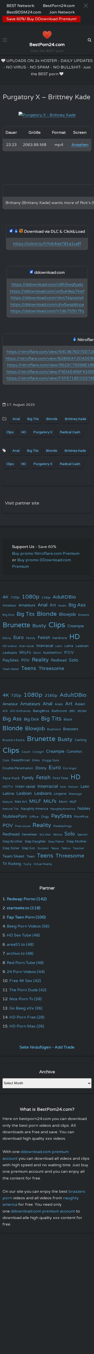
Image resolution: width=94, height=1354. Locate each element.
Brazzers (83, 614)
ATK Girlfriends (20, 711)
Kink (63, 786)
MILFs (25, 652)
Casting (80, 740)
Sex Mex (45, 834)
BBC (72, 711)
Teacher (78, 848)
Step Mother (76, 842)
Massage (75, 794)
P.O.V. (69, 652)
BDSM (82, 711)
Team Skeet (11, 669)
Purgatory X (43, 432)
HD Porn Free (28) (26, 1017)
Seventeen (29, 834)
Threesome (51, 668)
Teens (28, 668)
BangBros (41, 711)
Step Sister (11, 848)
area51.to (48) (20, 944)
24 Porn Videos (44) (26, 971)
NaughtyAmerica (62, 808)
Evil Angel (69, 768)
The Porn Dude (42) (27, 990)
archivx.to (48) (20, 953)
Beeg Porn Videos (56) (28, 926)
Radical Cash (70, 432)
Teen (31, 856)
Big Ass (77, 605)
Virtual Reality (43, 864)
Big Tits (33, 419)
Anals (59, 704)
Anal (16, 419)
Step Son (28, 848)
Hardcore (59, 638)
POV (25, 660)
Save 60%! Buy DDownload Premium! (41, 19)
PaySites (11, 660)
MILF (35, 801)
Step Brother (13, 842)
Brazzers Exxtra (14, 740)
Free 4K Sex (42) (25, 980)
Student (43, 848)
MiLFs (49, 801)
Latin (58, 646)
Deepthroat (20, 760)
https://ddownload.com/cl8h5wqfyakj (47, 284)
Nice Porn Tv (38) (25, 999)
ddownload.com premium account (43, 1211)
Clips (10, 432)
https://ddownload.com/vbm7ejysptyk (47, 297)
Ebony (7, 638)
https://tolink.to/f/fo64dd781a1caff (47, 243)
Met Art (21, 802)
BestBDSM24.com (24, 12)
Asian (62, 605)
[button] (86, 5)
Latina (68, 646)
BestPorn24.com (59, 5)
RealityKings (62, 826)
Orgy (45, 817)
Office (34, 816)
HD (23, 432)
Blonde (51, 419)
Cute (6, 760)
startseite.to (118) (23, 908)
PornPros (81, 817)
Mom (37, 652)
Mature (8, 802)
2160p (46, 597)
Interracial (44, 646)
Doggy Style (50, 760)
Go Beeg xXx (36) (25, 1008)
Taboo (55, 848)
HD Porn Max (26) (26, 1026)
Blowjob (67, 614)
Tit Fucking (12, 864)
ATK (5, 711)
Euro (18, 637)
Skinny (57, 834)
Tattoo (66, 848)
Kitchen (73, 786)
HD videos (10, 646)
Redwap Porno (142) (27, 899)
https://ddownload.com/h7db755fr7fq (47, 311)
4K (5, 597)
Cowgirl (38, 752)
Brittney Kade (75, 419)
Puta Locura (22, 826)
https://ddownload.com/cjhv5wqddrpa (47, 304)
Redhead (59, 660)
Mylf (73, 802)
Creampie (75, 626)
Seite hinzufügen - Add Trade (47, 1047)
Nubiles (83, 808)
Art (53, 605)
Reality (40, 660)
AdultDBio (64, 597)
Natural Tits (11, 808)
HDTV (8, 786)
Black (68, 720)
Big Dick (8, 614)
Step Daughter (35, 842)
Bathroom (59, 711)
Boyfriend (54, 729)
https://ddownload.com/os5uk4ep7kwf (47, 291)
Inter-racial (26, 646)
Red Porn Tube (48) (25, 962)
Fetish (44, 637)
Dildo (36, 760)
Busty (39, 626)
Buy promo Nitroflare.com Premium (45, 553)
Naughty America (34, 809)
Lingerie (60, 794)
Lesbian (81, 646)
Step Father (56, 841)
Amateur (9, 606)
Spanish (82, 834)
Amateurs (27, 605)
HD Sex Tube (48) (23, 935)
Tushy (27, 864)
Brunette (16, 625)
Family (30, 638)
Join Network (62, 12)
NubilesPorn (52, 653)
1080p (30, 597)
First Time (60, 778)
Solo (73, 660)
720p (15, 597)
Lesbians (10, 652)
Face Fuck (11, 778)
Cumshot (74, 752)
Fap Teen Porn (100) (26, 917)
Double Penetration (18, 768)
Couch (26, 752)
